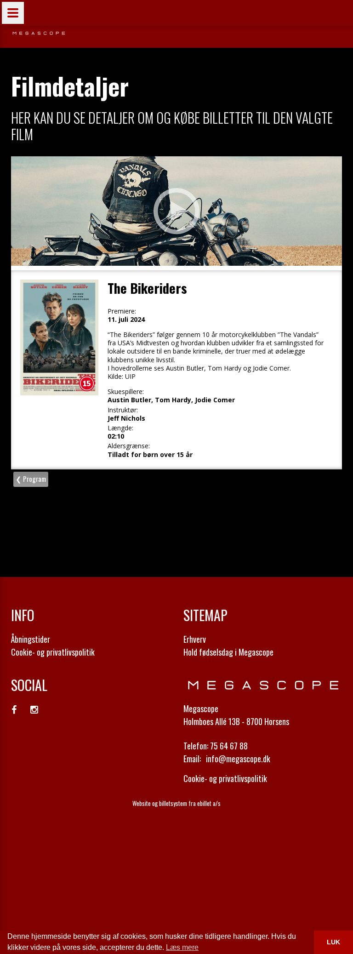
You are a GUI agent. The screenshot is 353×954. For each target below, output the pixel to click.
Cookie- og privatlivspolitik (53, 652)
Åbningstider (30, 639)
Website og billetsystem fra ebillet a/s (176, 803)
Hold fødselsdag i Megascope (228, 652)
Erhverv (194, 639)
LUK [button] (333, 942)
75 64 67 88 (229, 746)
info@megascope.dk (238, 759)
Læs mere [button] (182, 947)
